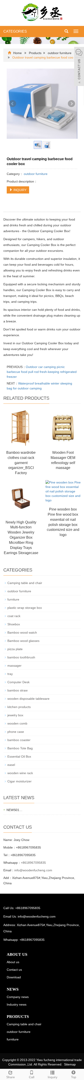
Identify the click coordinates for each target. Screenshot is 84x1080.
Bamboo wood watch (22, 632)
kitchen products (19, 707)
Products (35, 53)
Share (10, 1077)
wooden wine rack (20, 773)
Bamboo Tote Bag (20, 748)
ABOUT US (17, 954)
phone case (15, 731)
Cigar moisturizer (19, 781)
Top (73, 1077)
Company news (18, 997)
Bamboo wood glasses (23, 641)
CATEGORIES (15, 31)
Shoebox (13, 624)
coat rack (13, 616)
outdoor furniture (59, 53)
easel (11, 765)
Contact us (14, 969)
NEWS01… (14, 810)
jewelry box (15, 715)
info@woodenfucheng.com (33, 870)
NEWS (13, 989)
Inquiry (52, 1077)
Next (71, 103)
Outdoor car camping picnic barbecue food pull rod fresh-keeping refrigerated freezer (42, 371)
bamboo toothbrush (21, 657)
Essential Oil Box (19, 756)
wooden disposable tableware (28, 698)
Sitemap (70, 1064)
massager (14, 665)
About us (13, 962)
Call (31, 1077)
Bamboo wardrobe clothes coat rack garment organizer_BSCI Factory (21, 463)
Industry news (16, 1004)
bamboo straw (17, 690)
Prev (12, 103)
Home (17, 53)
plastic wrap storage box (24, 607)
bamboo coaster (18, 740)
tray (10, 674)
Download (14, 977)
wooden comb (17, 723)
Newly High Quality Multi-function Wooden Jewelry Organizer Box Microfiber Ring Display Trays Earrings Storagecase (21, 537)
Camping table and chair (24, 583)
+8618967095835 (33, 862)
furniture (13, 599)
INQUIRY (19, 190)
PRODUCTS (18, 1016)
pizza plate (15, 649)
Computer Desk (18, 682)
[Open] (79, 67)
